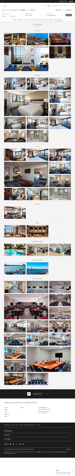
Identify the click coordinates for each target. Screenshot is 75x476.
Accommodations (55, 5)
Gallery (48, 5)
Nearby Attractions (49, 19)
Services (29, 19)
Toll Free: (43, 411)
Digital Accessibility (51, 451)
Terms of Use (18, 451)
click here (68, 473)
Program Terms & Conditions (26, 451)
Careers (13, 451)
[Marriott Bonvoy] (71, 1)
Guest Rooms (20, 19)
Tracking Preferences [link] (7, 451)
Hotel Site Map (10, 453)
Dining (61, 5)
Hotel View (15, 19)
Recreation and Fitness (40, 19)
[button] (63, 1)
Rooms (6, 409)
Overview (43, 5)
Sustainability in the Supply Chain (61, 451)
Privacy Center (34, 451)
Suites (25, 19)
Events (72, 5)
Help (15, 453)
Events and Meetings (58, 19)
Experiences (66, 5)
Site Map (5, 453)
